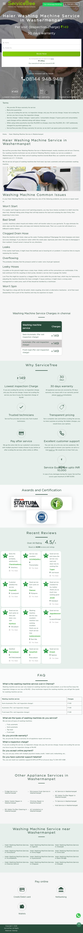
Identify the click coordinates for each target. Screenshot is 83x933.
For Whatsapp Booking (52, 4)
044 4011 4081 (72, 4)
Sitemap (14, 930)
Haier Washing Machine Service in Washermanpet (26, 134)
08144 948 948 (44, 79)
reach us (60, 395)
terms (52, 58)
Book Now (42, 54)
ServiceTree (8, 928)
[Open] (4, 4)
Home (5, 134)
